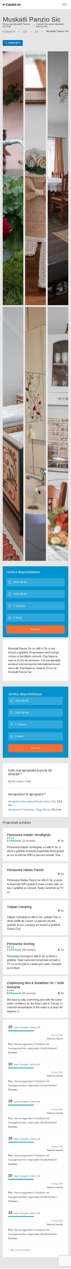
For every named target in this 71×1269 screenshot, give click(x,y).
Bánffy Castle (15, 781)
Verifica (35, 629)
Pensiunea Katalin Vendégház (29, 835)
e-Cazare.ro (12, 4)
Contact (14, 42)
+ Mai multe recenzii (19, 1250)
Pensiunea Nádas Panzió (25, 870)
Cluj (25, 31)
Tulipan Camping (19, 907)
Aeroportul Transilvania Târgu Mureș (29, 809)
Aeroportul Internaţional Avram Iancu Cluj (32, 801)
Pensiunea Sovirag (20, 944)
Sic (36, 31)
